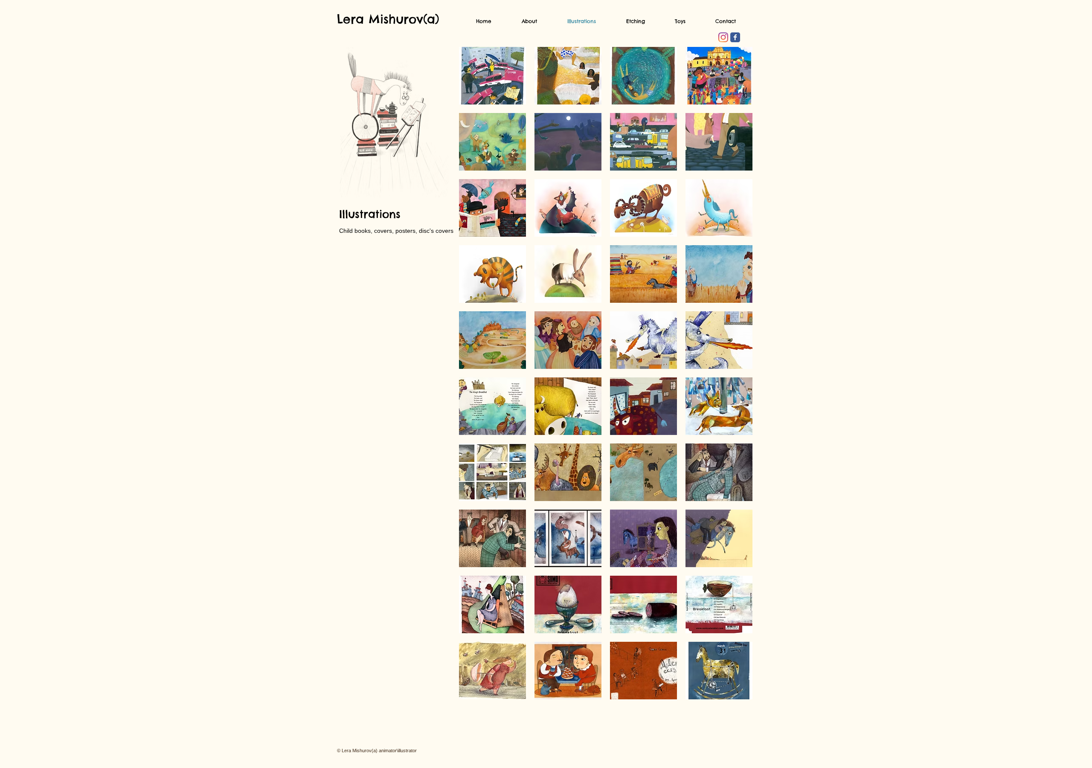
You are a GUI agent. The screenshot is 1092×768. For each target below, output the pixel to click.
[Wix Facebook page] (735, 37)
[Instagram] (723, 37)
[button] (492, 75)
